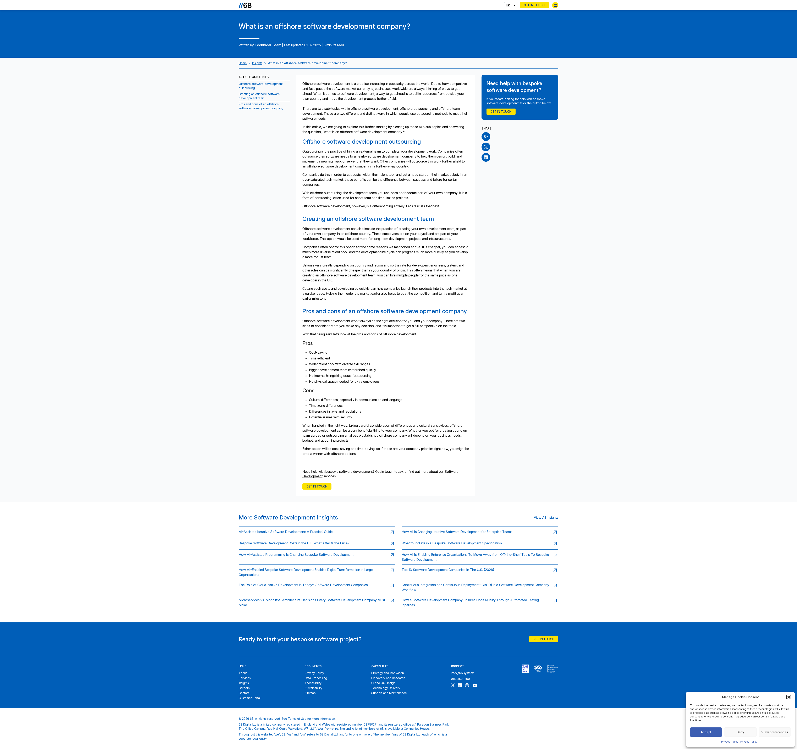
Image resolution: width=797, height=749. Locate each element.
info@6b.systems (462, 673)
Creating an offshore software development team (259, 96)
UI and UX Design (383, 683)
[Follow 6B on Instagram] (467, 685)
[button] (789, 697)
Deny (740, 732)
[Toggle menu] (555, 5)
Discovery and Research (388, 678)
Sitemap (310, 693)
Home (243, 63)
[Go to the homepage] (245, 5)
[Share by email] (486, 136)
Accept (706, 732)
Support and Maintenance (389, 693)
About (243, 673)
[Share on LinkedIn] (486, 157)
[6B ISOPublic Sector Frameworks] (552, 669)
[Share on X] (486, 147)
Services (245, 678)
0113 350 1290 (460, 679)
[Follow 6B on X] (453, 685)
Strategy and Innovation (387, 673)
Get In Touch (534, 5)
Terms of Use (297, 718)
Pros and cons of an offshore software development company (261, 106)
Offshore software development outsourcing (261, 86)
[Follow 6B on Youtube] (475, 685)
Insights (257, 63)
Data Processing (316, 678)
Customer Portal (249, 698)
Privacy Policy (729, 741)
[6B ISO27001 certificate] (538, 669)
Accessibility (313, 683)
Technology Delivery (385, 688)
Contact (244, 693)
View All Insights (546, 517)
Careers (244, 688)
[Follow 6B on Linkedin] (460, 685)
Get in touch (317, 486)
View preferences (774, 732)
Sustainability (313, 688)
